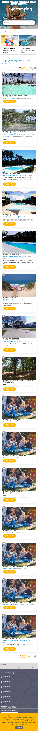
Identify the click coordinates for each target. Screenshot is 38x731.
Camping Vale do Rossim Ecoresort (14, 492)
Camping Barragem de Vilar (15, 602)
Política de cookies (22, 724)
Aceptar (19, 728)
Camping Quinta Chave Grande (17, 566)
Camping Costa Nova (13, 638)
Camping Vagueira (11, 254)
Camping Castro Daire (13, 455)
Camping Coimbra (11, 214)
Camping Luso (9, 530)
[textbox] (19, 22)
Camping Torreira (11, 339)
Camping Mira (9, 297)
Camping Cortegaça (12, 419)
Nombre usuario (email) (9, 711)
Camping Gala (9, 173)
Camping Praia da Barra (14, 131)
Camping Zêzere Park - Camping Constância (18, 381)
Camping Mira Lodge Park (15, 95)
